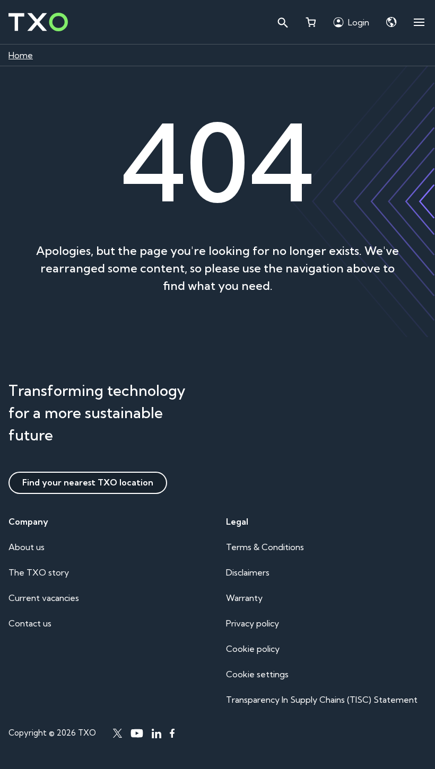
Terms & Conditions (265, 547)
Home (20, 55)
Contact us (29, 623)
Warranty (244, 598)
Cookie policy (253, 648)
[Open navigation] (419, 22)
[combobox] (282, 22)
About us (26, 547)
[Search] (282, 22)
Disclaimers (247, 572)
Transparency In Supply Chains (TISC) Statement (321, 699)
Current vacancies (43, 598)
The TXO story (38, 572)
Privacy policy (252, 623)
